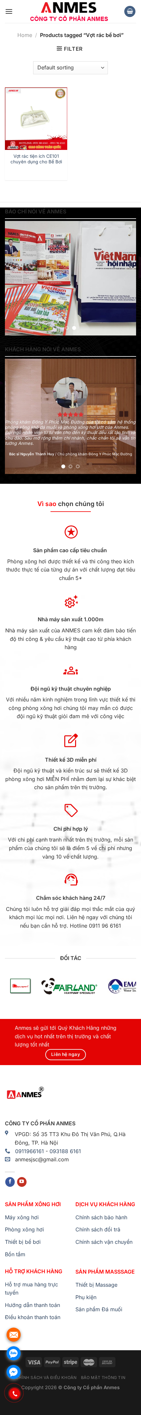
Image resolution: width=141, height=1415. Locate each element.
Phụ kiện (85, 1297)
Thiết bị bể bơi (23, 1242)
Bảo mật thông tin (103, 1377)
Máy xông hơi (22, 1217)
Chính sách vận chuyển (103, 1242)
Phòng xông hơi (24, 1229)
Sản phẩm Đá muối (98, 1309)
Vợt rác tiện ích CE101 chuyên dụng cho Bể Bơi (36, 159)
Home (24, 35)
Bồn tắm (15, 1254)
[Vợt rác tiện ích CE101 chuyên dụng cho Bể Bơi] (36, 118)
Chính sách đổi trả (97, 1229)
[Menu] (9, 11)
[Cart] (129, 11)
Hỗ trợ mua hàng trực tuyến (31, 1288)
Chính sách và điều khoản (46, 1377)
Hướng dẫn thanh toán (32, 1305)
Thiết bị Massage (96, 1284)
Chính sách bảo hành (101, 1217)
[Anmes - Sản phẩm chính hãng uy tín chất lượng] (68, 11)
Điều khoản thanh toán (32, 1317)
